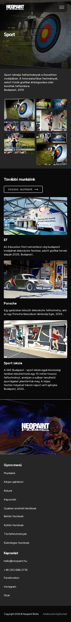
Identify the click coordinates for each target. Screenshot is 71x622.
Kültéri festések (13, 525)
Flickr (7, 595)
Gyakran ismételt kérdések (20, 508)
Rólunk (8, 490)
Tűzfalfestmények (15, 534)
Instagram (10, 586)
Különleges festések (16, 542)
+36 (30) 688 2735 (16, 569)
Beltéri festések (13, 516)
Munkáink (9, 473)
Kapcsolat (10, 499)
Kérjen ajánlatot (13, 481)
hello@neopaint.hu (15, 561)
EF (5, 240)
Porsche (10, 303)
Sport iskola (13, 363)
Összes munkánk (20, 189)
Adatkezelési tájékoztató (55, 614)
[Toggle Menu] (61, 7)
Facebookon (11, 577)
